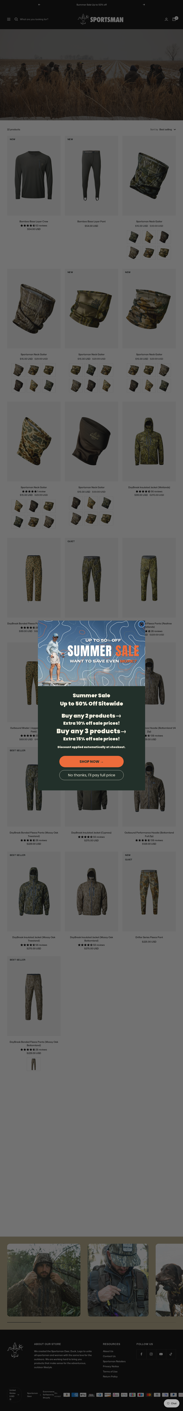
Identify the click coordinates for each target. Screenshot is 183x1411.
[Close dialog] (141, 624)
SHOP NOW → (92, 761)
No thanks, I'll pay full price (91, 775)
